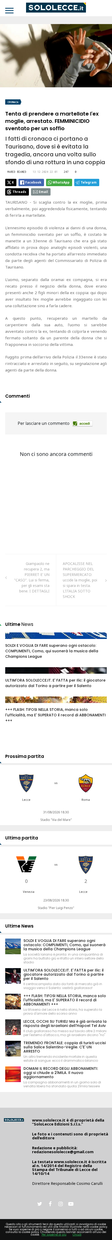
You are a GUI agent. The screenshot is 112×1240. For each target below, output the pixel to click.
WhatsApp (61, 182)
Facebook (33, 182)
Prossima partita (24, 756)
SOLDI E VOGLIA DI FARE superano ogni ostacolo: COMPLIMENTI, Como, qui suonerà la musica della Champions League (51, 651)
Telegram (89, 182)
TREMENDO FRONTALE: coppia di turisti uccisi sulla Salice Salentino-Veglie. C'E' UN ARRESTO (64, 1047)
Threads (19, 192)
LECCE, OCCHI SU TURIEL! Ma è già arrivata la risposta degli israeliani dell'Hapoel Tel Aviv (65, 1023)
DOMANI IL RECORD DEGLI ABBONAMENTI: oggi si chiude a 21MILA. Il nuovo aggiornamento (60, 1072)
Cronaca (13, 102)
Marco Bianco (17, 171)
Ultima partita (21, 838)
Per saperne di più (54, 1235)
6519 (15, 704)
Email (43, 192)
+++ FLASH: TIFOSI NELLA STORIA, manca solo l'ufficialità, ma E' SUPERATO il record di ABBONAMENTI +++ (55, 715)
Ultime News (19, 926)
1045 (15, 640)
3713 (15, 675)
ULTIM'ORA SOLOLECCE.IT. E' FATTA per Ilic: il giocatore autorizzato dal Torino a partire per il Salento (55, 683)
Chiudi (77, 1235)
